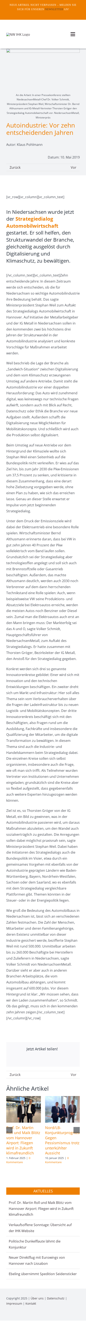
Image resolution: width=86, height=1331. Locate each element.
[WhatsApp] (57, 1059)
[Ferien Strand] (18, 34)
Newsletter (54, 9)
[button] (9, 1130)
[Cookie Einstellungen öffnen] (7, 1325)
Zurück (15, 167)
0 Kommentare (18, 1160)
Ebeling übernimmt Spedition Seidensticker (43, 1274)
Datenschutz (55, 1298)
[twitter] (46, 14)
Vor (73, 167)
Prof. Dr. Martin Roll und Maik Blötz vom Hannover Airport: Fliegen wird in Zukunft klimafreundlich (23, 1140)
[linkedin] (78, 1314)
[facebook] (39, 14)
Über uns (37, 1298)
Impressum (14, 1303)
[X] (35, 1059)
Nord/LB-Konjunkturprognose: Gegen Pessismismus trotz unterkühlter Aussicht (63, 1140)
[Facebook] (13, 1059)
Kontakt (30, 1303)
